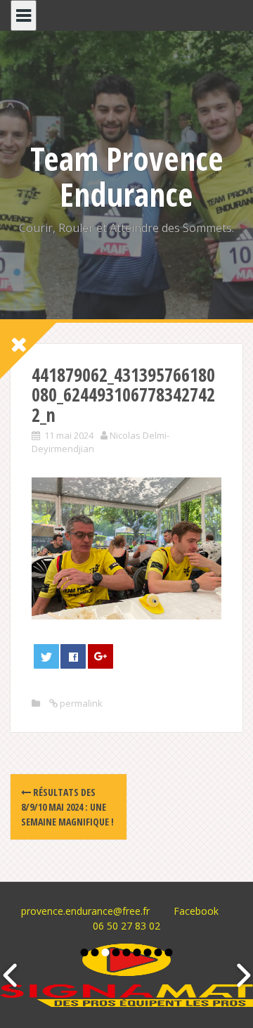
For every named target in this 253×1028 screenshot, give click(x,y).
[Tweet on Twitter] (46, 656)
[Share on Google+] (100, 656)
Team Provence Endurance (126, 176)
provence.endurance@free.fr (85, 911)
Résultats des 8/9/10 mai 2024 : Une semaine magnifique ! (67, 806)
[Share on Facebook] (73, 656)
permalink (80, 703)
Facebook (196, 911)
